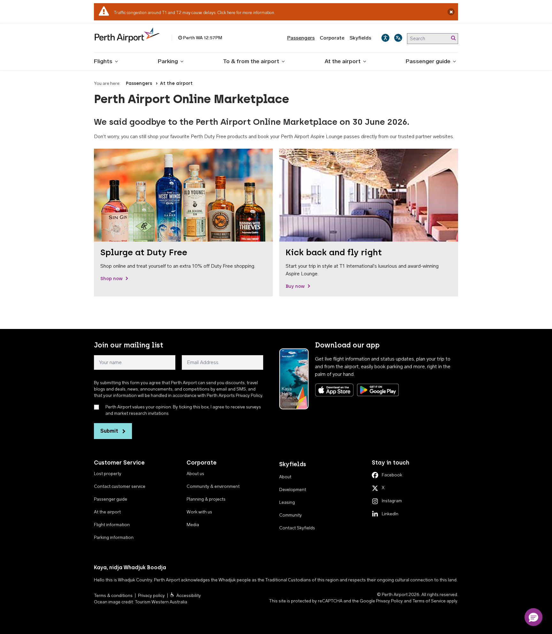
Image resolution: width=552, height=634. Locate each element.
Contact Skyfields (297, 528)
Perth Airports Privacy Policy (234, 395)
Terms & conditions (113, 595)
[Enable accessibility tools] (385, 38)
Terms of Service (429, 601)
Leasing (287, 502)
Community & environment (213, 486)
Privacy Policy (389, 601)
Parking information (114, 537)
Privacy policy (151, 595)
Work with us (199, 512)
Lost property (107, 473)
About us (195, 473)
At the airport (343, 61)
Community (290, 515)
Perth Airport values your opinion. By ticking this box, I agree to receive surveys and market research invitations (183, 410)
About (285, 477)
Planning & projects (206, 499)
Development (292, 489)
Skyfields (360, 38)
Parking (168, 61)
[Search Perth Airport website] (453, 38)
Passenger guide (428, 61)
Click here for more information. (246, 12)
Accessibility (188, 595)
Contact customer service (119, 486)
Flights (103, 61)
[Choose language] (398, 38)
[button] (533, 617)
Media (193, 524)
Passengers (301, 38)
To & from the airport (251, 61)
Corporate (332, 38)
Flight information (112, 524)
